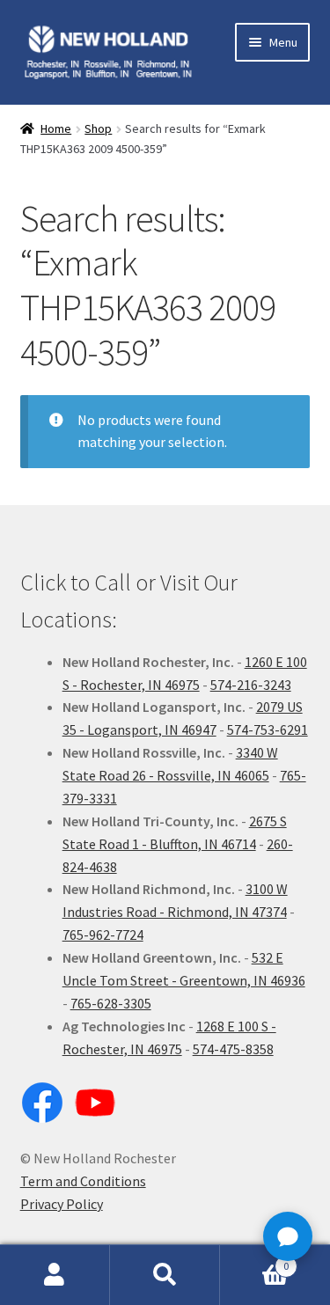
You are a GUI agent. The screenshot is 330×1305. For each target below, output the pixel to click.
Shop (98, 128)
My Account (55, 1275)
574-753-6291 (267, 729)
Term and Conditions (83, 1181)
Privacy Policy (61, 1204)
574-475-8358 (233, 1049)
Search (165, 1275)
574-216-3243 (250, 684)
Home (55, 128)
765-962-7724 (102, 934)
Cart (254, 1259)
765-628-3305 (110, 1003)
